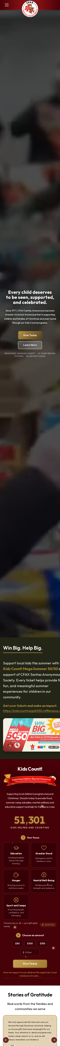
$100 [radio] (30, 943)
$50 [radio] (17, 943)
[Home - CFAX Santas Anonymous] (30, 9)
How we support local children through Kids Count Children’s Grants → (30, 974)
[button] (6, 5)
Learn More (30, 344)
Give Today (30, 335)
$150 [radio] (42, 943)
